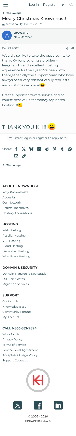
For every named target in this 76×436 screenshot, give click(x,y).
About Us (9, 197)
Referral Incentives (15, 208)
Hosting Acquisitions (17, 213)
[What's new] (63, 5)
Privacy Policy (12, 339)
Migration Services (15, 284)
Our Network (11, 202)
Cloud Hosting (12, 246)
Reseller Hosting (14, 235)
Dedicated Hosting (15, 251)
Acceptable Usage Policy (19, 355)
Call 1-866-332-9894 (19, 328)
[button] (6, 4)
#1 (72, 48)
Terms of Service (14, 345)
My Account (10, 317)
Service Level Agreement (20, 350)
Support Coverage (15, 360)
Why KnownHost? (15, 192)
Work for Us (10, 334)
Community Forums (16, 312)
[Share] (67, 48)
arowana (12, 24)
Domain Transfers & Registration (25, 273)
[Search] (71, 5)
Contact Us (10, 301)
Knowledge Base (14, 306)
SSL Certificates (13, 279)
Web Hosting (11, 230)
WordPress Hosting (16, 256)
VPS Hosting (11, 241)
